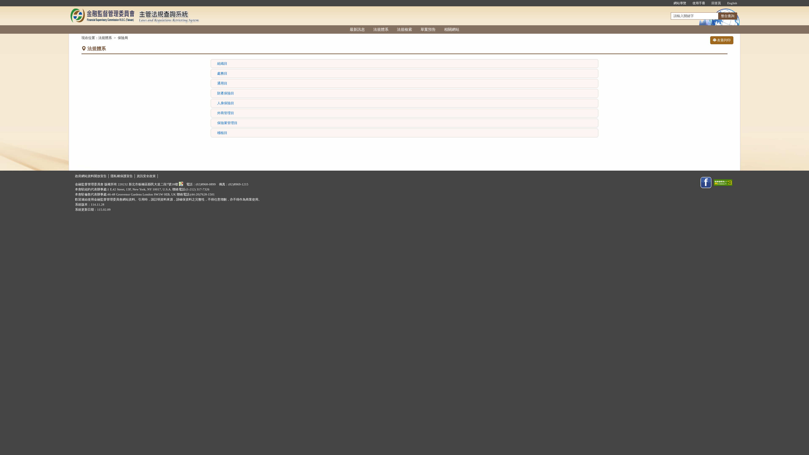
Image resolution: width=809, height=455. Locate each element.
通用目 (222, 83)
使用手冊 (698, 3)
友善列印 (723, 40)
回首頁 (716, 3)
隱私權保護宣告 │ (124, 176)
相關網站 (451, 29)
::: (666, 3)
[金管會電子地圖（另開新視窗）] (181, 184)
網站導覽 (680, 3)
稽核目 (222, 133)
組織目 (222, 63)
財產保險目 (225, 93)
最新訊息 (357, 29)
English (732, 3)
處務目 (222, 73)
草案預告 (428, 29)
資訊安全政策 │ (148, 176)
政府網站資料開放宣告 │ (93, 176)
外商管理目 (225, 113)
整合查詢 (727, 16)
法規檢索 (404, 29)
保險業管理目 (227, 123)
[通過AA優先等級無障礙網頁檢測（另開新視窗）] (723, 182)
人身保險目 (225, 103)
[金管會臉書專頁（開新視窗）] (706, 182)
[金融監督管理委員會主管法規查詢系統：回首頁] (102, 8)
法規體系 (380, 29)
